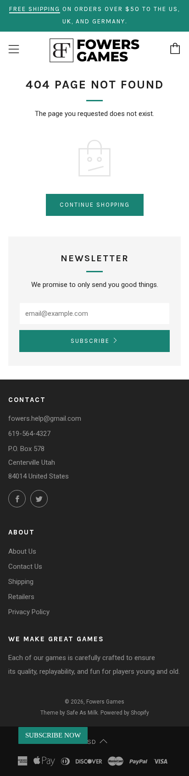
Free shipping (34, 9)
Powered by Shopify (124, 713)
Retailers (21, 597)
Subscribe (90, 340)
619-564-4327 (29, 433)
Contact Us (25, 566)
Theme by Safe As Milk (69, 713)
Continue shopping (95, 204)
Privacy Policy (29, 612)
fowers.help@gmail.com (44, 418)
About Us (22, 551)
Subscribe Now (53, 735)
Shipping (20, 582)
